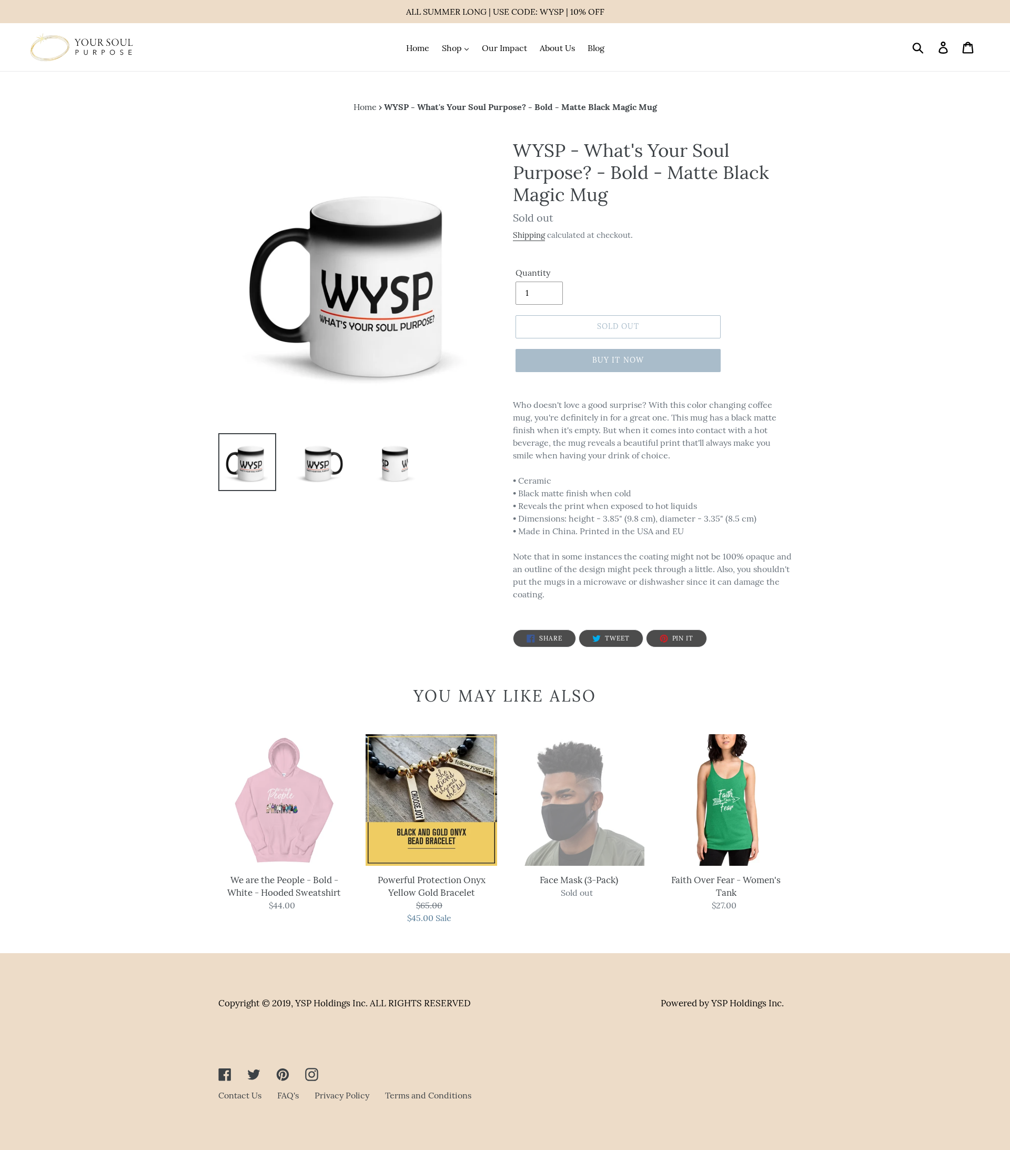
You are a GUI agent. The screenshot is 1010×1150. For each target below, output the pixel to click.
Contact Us (239, 1095)
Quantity (533, 272)
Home (365, 107)
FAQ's (288, 1095)
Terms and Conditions (428, 1095)
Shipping (529, 235)
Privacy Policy (342, 1095)
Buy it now (618, 360)
